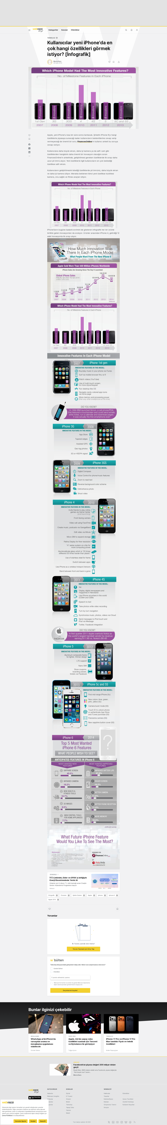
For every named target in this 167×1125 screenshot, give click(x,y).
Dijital (68, 1093)
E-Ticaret (69, 1096)
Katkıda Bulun (108, 1099)
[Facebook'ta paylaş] (29, 144)
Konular (64, 30)
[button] (83, 205)
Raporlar (50, 1104)
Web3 (68, 1113)
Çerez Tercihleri (128, 1099)
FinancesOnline (84, 141)
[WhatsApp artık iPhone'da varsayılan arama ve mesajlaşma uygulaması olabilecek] (45, 1024)
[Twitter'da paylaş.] (29, 148)
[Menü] (29, 30)
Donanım (63, 895)
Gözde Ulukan (35, 1050)
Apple (90, 895)
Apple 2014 (52, 899)
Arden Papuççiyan (112, 1050)
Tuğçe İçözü (72, 1050)
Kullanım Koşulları (128, 1104)
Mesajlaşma (35, 1036)
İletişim (106, 1107)
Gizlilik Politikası (128, 1102)
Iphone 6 (112, 895)
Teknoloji (51, 38)
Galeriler (50, 1102)
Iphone (100, 895)
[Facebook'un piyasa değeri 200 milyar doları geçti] (60, 1070)
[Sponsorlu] (104, 881)
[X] (109, 1122)
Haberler (50, 1093)
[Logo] (38, 30)
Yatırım (68, 1110)
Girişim (68, 1099)
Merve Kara (77, 1075)
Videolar (50, 1099)
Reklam (106, 1102)
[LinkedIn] (113, 1122)
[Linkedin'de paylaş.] (29, 152)
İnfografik (51, 895)
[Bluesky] (126, 1122)
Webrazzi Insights (53, 1096)
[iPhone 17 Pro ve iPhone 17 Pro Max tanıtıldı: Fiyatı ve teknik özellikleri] (121, 1024)
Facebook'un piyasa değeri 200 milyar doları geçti (94, 1066)
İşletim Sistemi (77, 895)
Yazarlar (106, 1096)
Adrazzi (52, 888)
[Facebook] (130, 1122)
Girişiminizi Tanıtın (110, 1104)
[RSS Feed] (134, 1122)
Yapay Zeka (72, 1036)
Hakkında (107, 1093)
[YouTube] (117, 1122)
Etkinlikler (75, 30)
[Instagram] (121, 1122)
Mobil (68, 1102)
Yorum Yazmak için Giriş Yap (83, 949)
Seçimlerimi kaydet (70, 990)
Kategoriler (53, 30)
